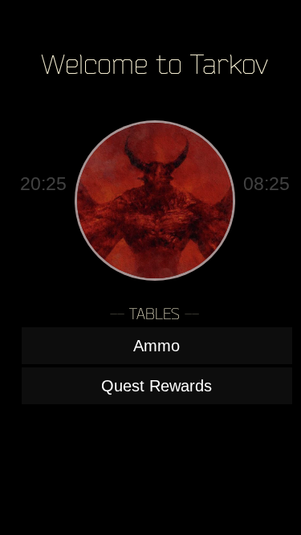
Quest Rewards (156, 386)
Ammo (156, 346)
